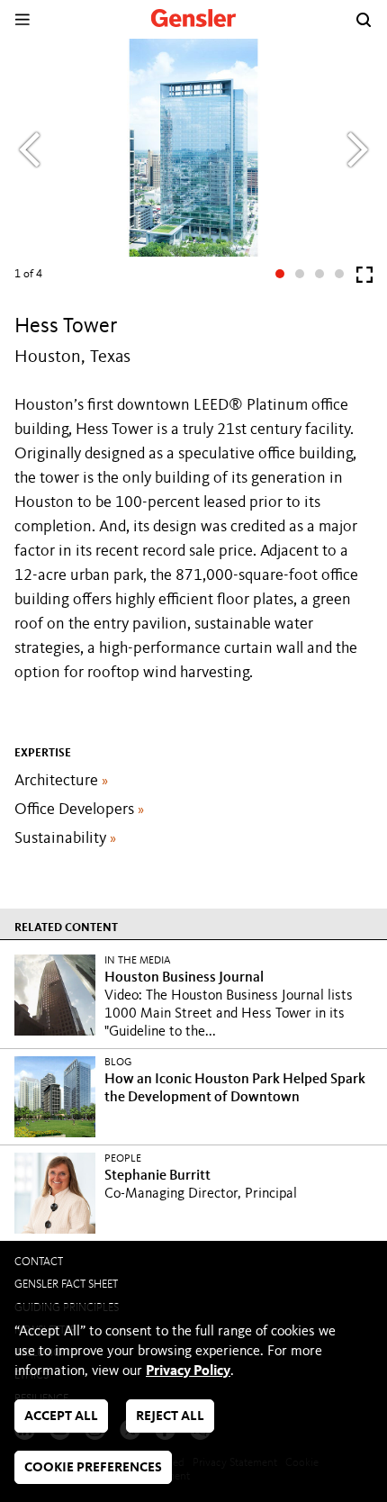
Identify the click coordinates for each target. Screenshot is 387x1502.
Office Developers (79, 809)
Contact (38, 1262)
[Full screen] (364, 279)
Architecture (61, 781)
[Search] (363, 20)
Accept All (61, 1417)
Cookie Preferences (93, 1468)
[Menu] (22, 19)
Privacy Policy (188, 1371)
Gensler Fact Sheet (66, 1284)
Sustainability (65, 838)
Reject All (170, 1417)
